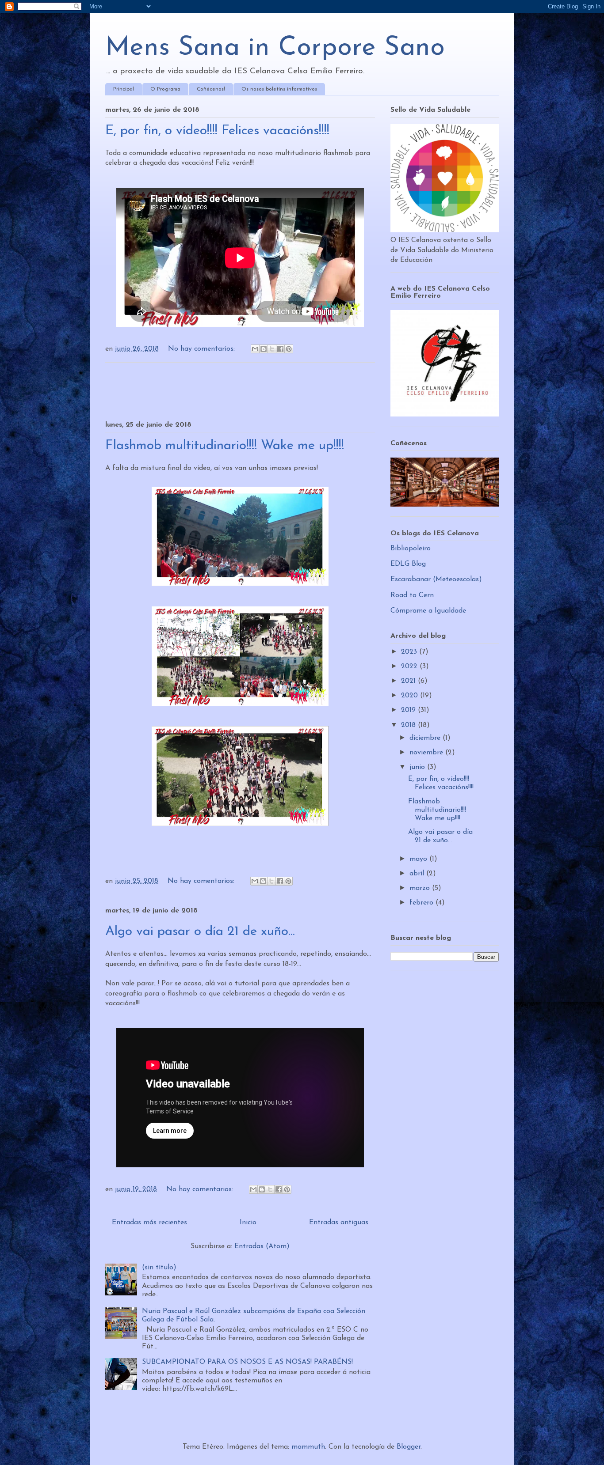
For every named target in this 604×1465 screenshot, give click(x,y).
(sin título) (159, 1267)
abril (417, 873)
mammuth (308, 1446)
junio (418, 767)
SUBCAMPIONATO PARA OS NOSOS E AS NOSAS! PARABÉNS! (247, 1362)
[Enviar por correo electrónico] (255, 348)
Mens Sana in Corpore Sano (275, 48)
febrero (422, 902)
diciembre (426, 738)
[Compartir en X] (272, 348)
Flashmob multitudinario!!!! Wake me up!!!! (224, 446)
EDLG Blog (408, 564)
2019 (409, 710)
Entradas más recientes (149, 1222)
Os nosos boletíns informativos (279, 89)
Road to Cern (412, 595)
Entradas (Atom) (262, 1246)
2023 (410, 651)
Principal (123, 89)
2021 (409, 681)
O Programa (165, 89)
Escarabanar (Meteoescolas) (436, 579)
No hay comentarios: (202, 348)
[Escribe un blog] (263, 348)
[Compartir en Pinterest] (288, 348)
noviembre (427, 752)
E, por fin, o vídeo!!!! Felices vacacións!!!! (217, 131)
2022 (410, 666)
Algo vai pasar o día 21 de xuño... (200, 932)
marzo (420, 888)
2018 (409, 725)
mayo (419, 859)
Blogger (409, 1446)
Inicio (248, 1222)
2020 (410, 695)
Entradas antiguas (338, 1222)
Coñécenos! (211, 89)
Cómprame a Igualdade (428, 610)
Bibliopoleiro (410, 548)
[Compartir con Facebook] (280, 348)
